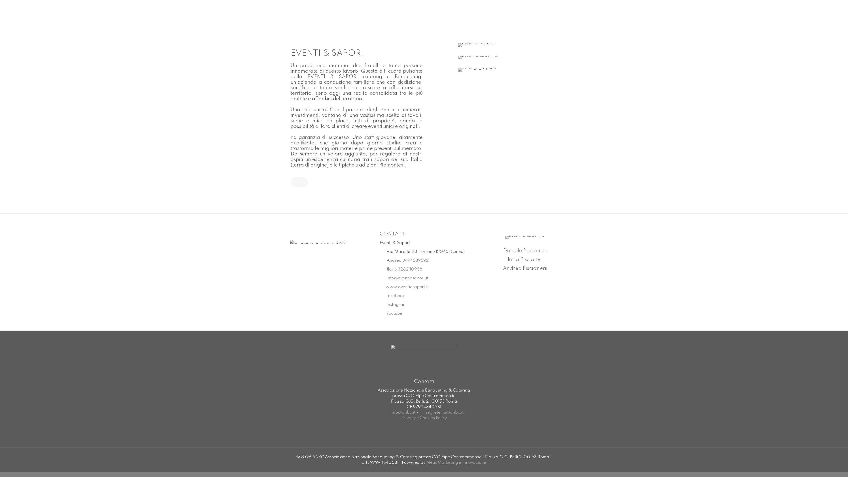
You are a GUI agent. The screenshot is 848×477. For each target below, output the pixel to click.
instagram (396, 305)
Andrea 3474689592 (407, 260)
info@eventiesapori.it (407, 278)
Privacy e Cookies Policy (424, 418)
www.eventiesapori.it (407, 287)
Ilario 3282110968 (404, 269)
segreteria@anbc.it (445, 412)
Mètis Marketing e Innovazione (456, 462)
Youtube (394, 313)
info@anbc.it (403, 412)
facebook (395, 296)
